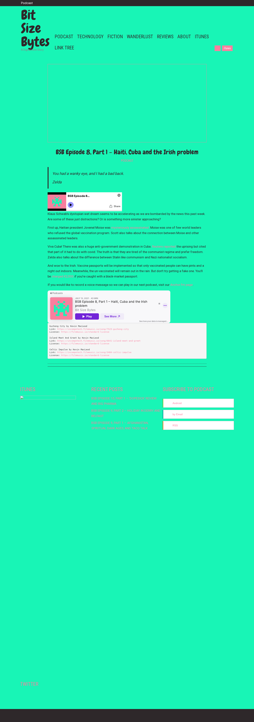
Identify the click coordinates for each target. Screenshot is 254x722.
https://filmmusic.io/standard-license (85, 332)
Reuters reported (164, 246)
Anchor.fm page (181, 285)
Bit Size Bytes (35, 28)
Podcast (127, 160)
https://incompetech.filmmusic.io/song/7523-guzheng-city (93, 329)
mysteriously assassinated (130, 227)
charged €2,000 (63, 276)
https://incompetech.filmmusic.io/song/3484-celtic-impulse (94, 352)
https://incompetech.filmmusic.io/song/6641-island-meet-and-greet (99, 341)
